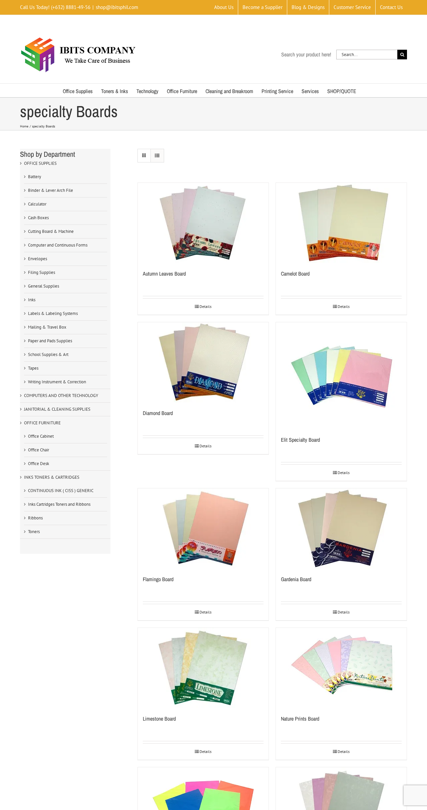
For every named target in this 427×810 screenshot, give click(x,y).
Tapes (33, 368)
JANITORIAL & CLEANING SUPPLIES (57, 409)
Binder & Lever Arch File (50, 190)
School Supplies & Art (48, 354)
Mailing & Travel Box (47, 327)
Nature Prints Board (300, 718)
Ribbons (35, 518)
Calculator (37, 204)
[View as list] (157, 155)
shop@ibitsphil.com (117, 7)
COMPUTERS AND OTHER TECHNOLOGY (61, 395)
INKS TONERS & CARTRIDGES (51, 477)
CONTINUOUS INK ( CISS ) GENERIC (60, 490)
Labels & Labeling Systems (53, 313)
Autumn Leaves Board (164, 273)
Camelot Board (295, 273)
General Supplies (43, 286)
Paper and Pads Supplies (50, 341)
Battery (34, 176)
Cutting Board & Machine (51, 231)
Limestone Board (159, 718)
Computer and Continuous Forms (57, 245)
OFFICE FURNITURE (42, 423)
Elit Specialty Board (300, 439)
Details (205, 306)
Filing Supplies (41, 272)
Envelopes (37, 259)
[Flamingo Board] (203, 528)
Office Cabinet (41, 436)
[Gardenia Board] (341, 528)
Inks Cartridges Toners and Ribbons (59, 504)
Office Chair (38, 450)
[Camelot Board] (341, 223)
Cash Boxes (38, 218)
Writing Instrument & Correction (57, 382)
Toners (34, 531)
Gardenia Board (296, 579)
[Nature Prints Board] (341, 668)
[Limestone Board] (203, 668)
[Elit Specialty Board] (341, 375)
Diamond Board (158, 413)
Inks (31, 300)
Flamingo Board (158, 579)
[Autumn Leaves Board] (203, 223)
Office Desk (38, 463)
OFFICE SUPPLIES (40, 163)
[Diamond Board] (203, 362)
